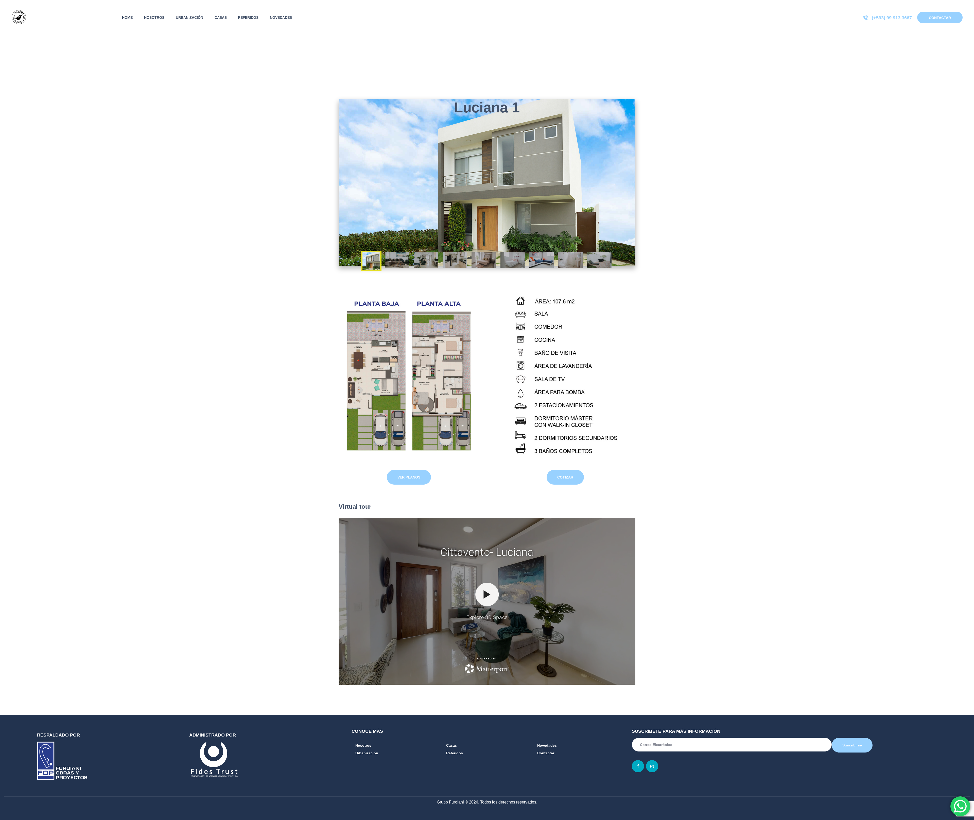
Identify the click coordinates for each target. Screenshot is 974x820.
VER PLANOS (408, 477)
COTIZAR (565, 477)
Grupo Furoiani (450, 802)
